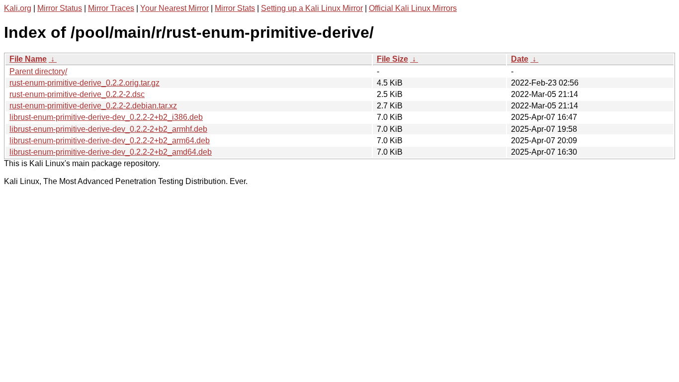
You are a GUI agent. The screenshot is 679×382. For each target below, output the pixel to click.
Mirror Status (59, 8)
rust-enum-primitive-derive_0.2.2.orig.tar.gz (84, 83)
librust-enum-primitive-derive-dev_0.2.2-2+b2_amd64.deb (110, 152)
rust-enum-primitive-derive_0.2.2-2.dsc (77, 94)
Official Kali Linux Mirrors (413, 8)
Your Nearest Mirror (174, 8)
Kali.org (17, 8)
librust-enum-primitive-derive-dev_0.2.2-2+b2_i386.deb (106, 117)
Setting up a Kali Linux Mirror (312, 8)
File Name (28, 59)
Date (519, 59)
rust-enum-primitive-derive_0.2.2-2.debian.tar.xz (93, 105)
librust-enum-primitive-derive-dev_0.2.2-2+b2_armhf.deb (108, 129)
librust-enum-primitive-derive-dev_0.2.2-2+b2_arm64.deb (109, 140)
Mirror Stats (235, 8)
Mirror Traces (111, 8)
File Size (392, 59)
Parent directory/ (38, 71)
